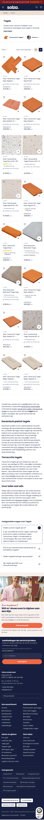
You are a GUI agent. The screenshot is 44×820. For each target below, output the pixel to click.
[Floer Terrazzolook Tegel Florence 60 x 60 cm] (32, 145)
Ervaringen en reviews (31, 744)
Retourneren (27, 720)
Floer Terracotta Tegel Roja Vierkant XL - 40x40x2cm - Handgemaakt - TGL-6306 (11, 335)
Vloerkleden (6, 720)
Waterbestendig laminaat (31, 778)
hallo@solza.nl (7, 690)
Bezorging (26, 717)
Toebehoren (6, 723)
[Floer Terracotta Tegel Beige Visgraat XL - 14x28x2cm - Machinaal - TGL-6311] (32, 363)
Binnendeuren (6, 711)
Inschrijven (22, 662)
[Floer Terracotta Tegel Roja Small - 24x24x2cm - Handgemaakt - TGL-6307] (32, 64)
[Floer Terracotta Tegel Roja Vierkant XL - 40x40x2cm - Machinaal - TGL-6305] (11, 105)
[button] (36, 7)
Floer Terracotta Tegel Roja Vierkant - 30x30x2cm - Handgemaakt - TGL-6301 (32, 291)
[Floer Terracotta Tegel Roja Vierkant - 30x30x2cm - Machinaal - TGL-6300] (32, 105)
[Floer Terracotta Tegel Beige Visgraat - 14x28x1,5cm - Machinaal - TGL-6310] (11, 363)
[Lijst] (36, 50)
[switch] (39, 817)
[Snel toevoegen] (18, 71)
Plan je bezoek (22, 625)
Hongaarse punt (33, 774)
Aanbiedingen (7, 726)
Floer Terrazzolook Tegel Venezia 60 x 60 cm (32, 335)
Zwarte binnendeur (9, 782)
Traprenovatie (7, 717)
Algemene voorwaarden (10, 815)
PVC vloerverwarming (10, 778)
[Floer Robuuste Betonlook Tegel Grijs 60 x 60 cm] (11, 276)
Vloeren (4, 708)
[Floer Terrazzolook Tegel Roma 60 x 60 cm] (11, 145)
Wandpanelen (7, 714)
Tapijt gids (5, 744)
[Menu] (3, 7)
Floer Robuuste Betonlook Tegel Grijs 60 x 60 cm (10, 291)
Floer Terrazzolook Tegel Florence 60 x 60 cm (32, 160)
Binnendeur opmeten (9, 755)
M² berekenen (7, 753)
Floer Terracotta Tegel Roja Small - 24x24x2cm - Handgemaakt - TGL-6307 (32, 80)
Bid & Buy (26, 747)
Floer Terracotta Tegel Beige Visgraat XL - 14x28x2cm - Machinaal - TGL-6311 (32, 378)
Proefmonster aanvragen (32, 708)
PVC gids (5, 738)
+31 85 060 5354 (7, 687)
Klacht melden (28, 726)
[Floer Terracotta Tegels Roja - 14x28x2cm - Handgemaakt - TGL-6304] (11, 231)
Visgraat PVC (7, 774)
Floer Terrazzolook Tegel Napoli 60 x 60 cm (10, 204)
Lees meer (8, 31)
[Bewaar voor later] (4, 57)
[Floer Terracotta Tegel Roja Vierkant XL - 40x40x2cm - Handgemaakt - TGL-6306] (11, 320)
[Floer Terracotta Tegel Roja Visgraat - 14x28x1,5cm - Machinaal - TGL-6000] (11, 64)
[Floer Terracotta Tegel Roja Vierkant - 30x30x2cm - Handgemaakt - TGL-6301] (32, 276)
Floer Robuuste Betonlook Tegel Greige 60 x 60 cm (31, 247)
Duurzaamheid (28, 755)
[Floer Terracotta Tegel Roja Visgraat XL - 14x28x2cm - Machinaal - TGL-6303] (32, 189)
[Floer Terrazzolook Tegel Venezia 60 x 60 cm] (32, 320)
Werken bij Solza (29, 753)
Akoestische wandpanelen (26, 786)
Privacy (22, 815)
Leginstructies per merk (10, 761)
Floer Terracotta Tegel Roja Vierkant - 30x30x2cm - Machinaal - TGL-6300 (32, 120)
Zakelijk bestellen (29, 750)
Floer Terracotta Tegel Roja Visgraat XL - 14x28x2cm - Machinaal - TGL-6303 (32, 204)
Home (5, 13)
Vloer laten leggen (29, 711)
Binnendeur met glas (27, 782)
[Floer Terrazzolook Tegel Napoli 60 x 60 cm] (11, 189)
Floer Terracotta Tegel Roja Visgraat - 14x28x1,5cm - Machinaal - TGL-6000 (11, 80)
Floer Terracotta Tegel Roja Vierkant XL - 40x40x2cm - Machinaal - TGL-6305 (11, 120)
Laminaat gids (7, 741)
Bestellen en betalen (30, 714)
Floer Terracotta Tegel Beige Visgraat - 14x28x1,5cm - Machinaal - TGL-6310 (11, 378)
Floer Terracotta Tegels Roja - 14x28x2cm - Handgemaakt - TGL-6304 (11, 247)
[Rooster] (40, 50)
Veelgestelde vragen (30, 729)
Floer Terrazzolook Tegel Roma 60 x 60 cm (10, 160)
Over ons (26, 738)
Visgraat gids (6, 747)
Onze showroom (29, 741)
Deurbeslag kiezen (8, 758)
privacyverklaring (7, 650)
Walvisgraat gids (8, 750)
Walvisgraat (20, 774)
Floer (5, 76)
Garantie (26, 723)
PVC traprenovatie (9, 791)
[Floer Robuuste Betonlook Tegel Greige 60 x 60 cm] (32, 231)
